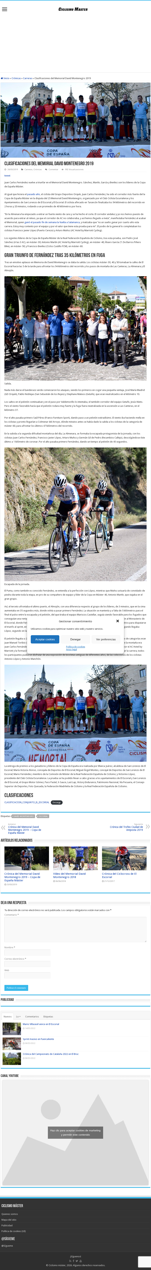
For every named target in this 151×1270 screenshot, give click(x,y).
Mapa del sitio (8, 1219)
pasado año (33, 194)
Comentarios (32, 1016)
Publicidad (7, 1225)
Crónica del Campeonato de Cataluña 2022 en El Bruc (51, 1054)
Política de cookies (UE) (13, 1231)
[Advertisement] (75, 43)
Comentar (53, 169)
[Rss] (70, 1261)
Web (6, 970)
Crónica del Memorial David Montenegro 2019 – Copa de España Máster (24, 828)
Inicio (6, 78)
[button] (118, 621)
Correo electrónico (15, 958)
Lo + (18, 1016)
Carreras (27, 78)
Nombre (9, 947)
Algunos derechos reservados (89, 1265)
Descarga (57, 802)
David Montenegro (23, 816)
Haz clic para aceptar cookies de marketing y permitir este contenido (75, 1132)
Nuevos (8, 1016)
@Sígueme (8, 1239)
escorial (43, 816)
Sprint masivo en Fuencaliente (38, 1039)
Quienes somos (9, 1214)
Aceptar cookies (45, 639)
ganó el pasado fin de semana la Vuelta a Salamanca (52, 222)
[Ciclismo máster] (75, 8)
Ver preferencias (106, 639)
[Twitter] (76, 1261)
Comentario (11, 914)
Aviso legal (71, 649)
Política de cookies (75, 647)
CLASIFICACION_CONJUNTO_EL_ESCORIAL (26, 802)
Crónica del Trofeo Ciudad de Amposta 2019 (126, 827)
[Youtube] (80, 1261)
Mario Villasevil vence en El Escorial (41, 1024)
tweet (7, 175)
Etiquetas (48, 1016)
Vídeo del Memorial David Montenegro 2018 (69, 875)
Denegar (75, 639)
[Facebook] (73, 1261)
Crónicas (16, 78)
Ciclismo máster (57, 1265)
